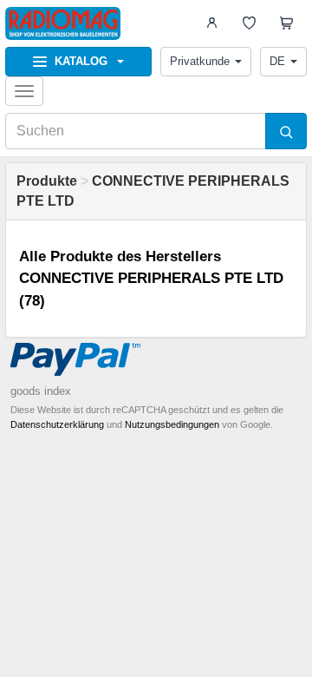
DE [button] (277, 61)
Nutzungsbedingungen (172, 424)
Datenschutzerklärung (57, 424)
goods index (40, 391)
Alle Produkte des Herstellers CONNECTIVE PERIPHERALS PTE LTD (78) (151, 278)
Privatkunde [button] (200, 61)
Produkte (46, 181)
